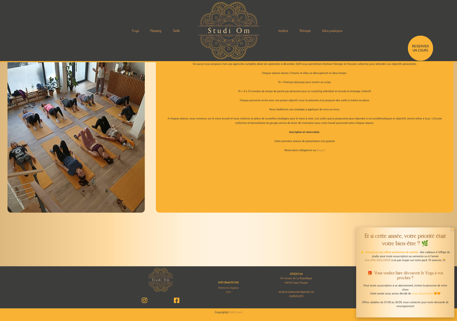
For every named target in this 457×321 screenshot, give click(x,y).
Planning (156, 31)
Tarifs (176, 31)
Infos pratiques (332, 31)
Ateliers (283, 31)
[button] (452, 229)
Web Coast (235, 312)
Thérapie (305, 31)
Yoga (135, 31)
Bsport (321, 150)
